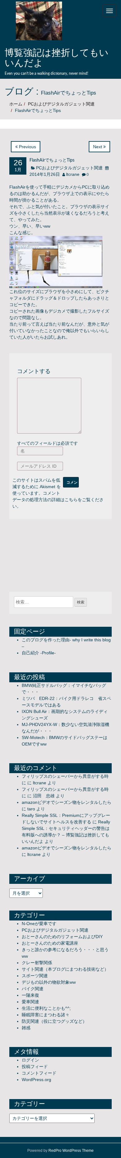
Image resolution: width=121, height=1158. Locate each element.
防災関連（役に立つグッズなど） (54, 1021)
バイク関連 (32, 988)
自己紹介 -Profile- (39, 652)
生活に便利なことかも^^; (46, 1008)
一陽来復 (30, 995)
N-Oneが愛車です (39, 923)
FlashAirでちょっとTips (51, 160)
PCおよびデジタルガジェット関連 (61, 103)
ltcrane (72, 174)
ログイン (30, 1060)
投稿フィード (35, 1066)
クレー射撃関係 (37, 962)
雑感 (26, 1027)
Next (98, 146)
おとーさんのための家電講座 (50, 943)
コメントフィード (39, 1073)
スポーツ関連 (35, 975)
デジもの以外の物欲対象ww (49, 982)
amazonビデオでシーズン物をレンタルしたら (66, 802)
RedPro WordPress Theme (71, 1150)
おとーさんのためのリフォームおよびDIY (62, 936)
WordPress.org (36, 1079)
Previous (27, 146)
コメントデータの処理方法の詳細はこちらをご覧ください (58, 500)
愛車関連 (30, 1001)
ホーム (15, 103)
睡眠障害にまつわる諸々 (45, 1014)
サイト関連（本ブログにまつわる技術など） (65, 969)
